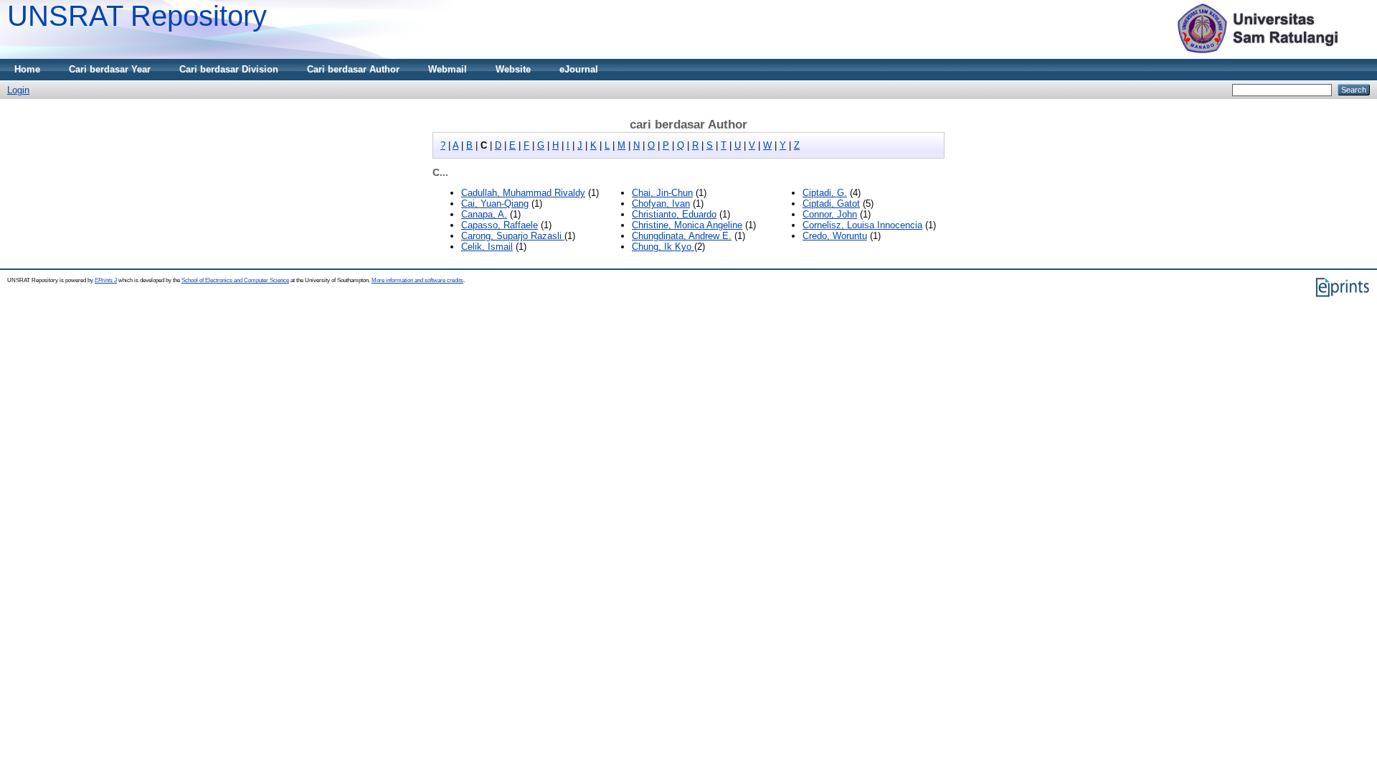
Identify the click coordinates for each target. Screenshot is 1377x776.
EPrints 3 (106, 280)
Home (27, 69)
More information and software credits (417, 280)
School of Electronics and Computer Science (235, 280)
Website (513, 69)
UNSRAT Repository (137, 16)
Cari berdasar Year (110, 69)
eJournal (578, 69)
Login (18, 90)
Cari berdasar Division (228, 69)
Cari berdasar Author (353, 69)
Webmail (447, 69)
